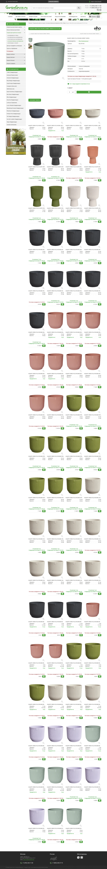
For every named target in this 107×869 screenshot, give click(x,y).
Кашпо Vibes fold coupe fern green (37, 208)
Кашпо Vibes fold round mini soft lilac (37, 745)
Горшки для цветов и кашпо (39, 23)
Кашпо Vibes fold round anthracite (37, 249)
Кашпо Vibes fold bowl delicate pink (55, 125)
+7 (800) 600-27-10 (95, 7)
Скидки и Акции (33, 16)
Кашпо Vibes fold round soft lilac (74, 787)
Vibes (64, 23)
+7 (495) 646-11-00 (95, 6)
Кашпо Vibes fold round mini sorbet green (92, 745)
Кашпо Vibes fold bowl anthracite (37, 125)
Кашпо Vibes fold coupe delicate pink (74, 166)
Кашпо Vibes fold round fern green (74, 415)
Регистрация (97, 1)
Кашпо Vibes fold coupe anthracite (37, 166)
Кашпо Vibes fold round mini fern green (74, 663)
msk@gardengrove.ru (28, 859)
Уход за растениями (60, 16)
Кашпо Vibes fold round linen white (92, 497)
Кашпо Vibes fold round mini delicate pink (92, 621)
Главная (10, 16)
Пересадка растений (46, 16)
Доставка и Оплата (20, 16)
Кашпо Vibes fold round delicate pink (55, 332)
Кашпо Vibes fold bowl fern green (74, 125)
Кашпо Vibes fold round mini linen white (55, 704)
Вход (92, 1)
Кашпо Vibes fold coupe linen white (74, 208)
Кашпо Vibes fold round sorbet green (55, 828)
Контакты (83, 16)
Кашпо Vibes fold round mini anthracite (37, 621)
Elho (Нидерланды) (83, 41)
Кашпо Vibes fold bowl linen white (92, 125)
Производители (73, 16)
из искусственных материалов (53, 23)
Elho (61, 23)
